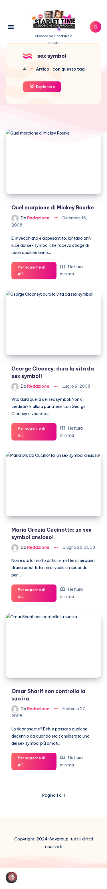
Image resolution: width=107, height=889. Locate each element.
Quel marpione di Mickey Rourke (52, 207)
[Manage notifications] (12, 876)
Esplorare (45, 86)
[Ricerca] (95, 27)
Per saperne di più (31, 272)
